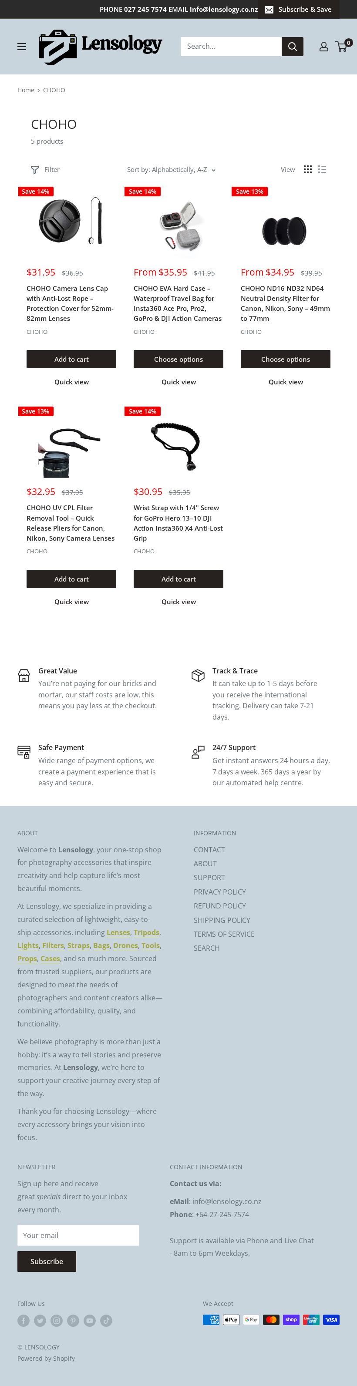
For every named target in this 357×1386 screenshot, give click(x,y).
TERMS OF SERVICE (224, 934)
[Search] (292, 46)
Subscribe (46, 1261)
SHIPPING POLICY (222, 920)
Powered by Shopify (46, 1358)
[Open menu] (21, 46)
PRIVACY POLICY (220, 892)
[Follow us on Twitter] (40, 1321)
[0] (341, 46)
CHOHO (37, 332)
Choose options (178, 359)
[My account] (324, 46)
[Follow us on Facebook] (23, 1321)
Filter (52, 169)
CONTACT (209, 849)
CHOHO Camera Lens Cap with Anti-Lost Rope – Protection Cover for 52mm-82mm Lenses (70, 303)
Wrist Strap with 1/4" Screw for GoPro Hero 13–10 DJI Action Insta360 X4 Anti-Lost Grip (178, 522)
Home (25, 90)
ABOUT (205, 863)
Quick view (71, 381)
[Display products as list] (322, 169)
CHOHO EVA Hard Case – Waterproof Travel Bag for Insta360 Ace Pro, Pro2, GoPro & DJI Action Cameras (178, 303)
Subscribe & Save (305, 9)
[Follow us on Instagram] (57, 1321)
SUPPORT (209, 877)
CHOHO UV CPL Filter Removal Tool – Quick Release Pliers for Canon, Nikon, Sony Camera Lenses (71, 522)
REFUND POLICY (220, 906)
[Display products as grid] (308, 169)
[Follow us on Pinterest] (73, 1321)
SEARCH (207, 948)
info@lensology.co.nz (224, 9)
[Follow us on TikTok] (106, 1321)
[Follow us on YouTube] (90, 1321)
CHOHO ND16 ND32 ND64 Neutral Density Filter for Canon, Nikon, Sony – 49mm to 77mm (285, 303)
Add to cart (71, 359)
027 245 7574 (145, 9)
